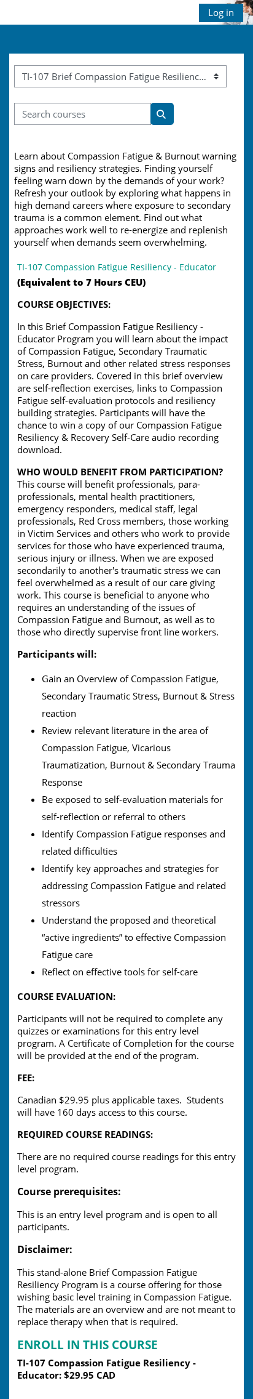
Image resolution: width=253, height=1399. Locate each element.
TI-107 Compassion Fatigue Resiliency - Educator (116, 267)
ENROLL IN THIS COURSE (87, 1344)
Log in (221, 12)
